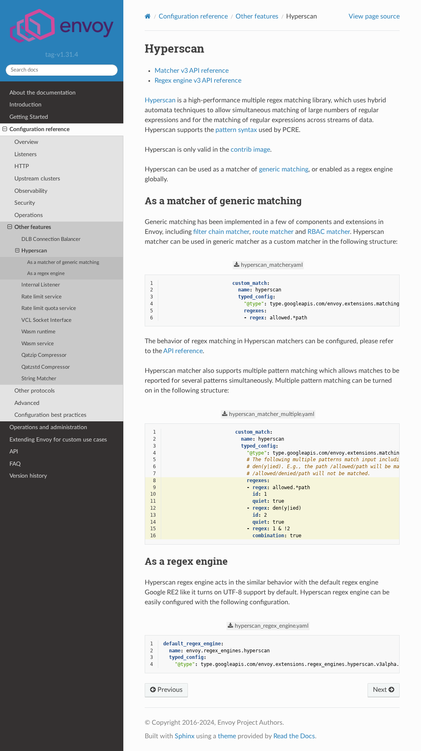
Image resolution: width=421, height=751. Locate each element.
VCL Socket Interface (46, 320)
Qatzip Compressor (44, 355)
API (13, 451)
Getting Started (28, 117)
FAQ (15, 464)
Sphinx (184, 736)
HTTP (21, 166)
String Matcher (38, 378)
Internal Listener (40, 285)
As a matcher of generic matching (63, 262)
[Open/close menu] (4, 129)
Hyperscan (34, 251)
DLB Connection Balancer (51, 239)
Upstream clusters (37, 179)
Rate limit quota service (48, 308)
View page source (374, 16)
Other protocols (34, 391)
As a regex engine (46, 273)
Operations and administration (48, 427)
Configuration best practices (50, 415)
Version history (28, 476)
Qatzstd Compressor (45, 367)
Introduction (25, 105)
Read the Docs (294, 736)
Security (24, 203)
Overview (26, 142)
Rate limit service (41, 297)
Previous (169, 689)
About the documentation (42, 93)
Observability (30, 191)
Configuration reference (39, 129)
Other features (32, 227)
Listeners (25, 154)
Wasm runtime (38, 332)
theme (227, 736)
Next (381, 689)
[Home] (148, 16)
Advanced (26, 403)
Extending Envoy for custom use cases (58, 440)
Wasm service (37, 344)
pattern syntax (236, 130)
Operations (28, 215)
